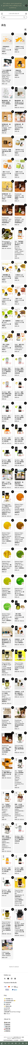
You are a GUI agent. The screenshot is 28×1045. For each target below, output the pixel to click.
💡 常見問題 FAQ (8, 998)
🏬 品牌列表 (7, 1004)
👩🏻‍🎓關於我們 (7, 1022)
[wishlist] (8, 1043)
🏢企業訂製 (7, 1008)
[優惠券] (12, 1043)
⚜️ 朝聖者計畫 (7, 1006)
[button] (2, 13)
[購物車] (5, 1043)
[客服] (26, 1043)
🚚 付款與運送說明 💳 (9, 1000)
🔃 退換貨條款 (7, 1002)
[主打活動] (16, 1043)
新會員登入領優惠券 (13, 6)
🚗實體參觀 (7, 1029)
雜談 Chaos (7, 1013)
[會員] (19, 1043)
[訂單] (22, 1043)
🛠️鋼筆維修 (7, 1024)
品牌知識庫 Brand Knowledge (12, 1011)
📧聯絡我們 (7, 1026)
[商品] (2, 1043)
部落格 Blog (7, 1010)
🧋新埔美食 (7, 1031)
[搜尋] (24, 17)
